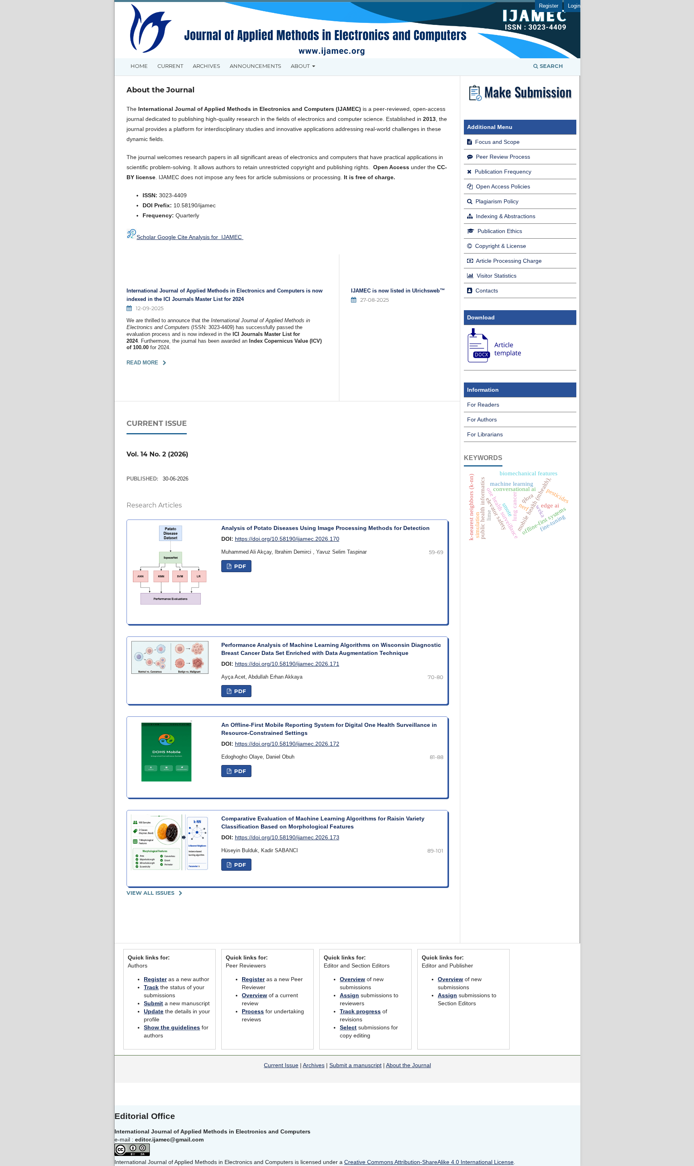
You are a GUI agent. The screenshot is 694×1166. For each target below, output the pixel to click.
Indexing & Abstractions (504, 216)
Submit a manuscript (355, 1065)
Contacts (486, 290)
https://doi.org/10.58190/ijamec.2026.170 (287, 539)
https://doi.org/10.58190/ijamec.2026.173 (287, 837)
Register (548, 6)
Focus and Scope (497, 142)
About (301, 66)
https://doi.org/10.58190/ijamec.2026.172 (287, 744)
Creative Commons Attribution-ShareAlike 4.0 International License (429, 1162)
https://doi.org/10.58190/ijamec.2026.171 (287, 664)
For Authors (482, 419)
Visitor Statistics (495, 275)
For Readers (483, 404)
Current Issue (281, 1065)
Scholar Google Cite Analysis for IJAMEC (190, 237)
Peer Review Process (502, 156)
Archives (206, 66)
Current (170, 66)
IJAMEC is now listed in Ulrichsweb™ (398, 291)
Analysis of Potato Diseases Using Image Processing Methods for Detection (325, 528)
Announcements (255, 66)
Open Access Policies (502, 186)
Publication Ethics (499, 231)
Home (139, 66)
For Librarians (485, 434)
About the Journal (408, 1065)
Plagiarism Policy (496, 201)
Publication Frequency (502, 171)
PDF (239, 566)
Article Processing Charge (508, 261)
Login (574, 6)
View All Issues (150, 893)
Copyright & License (500, 246)
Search (550, 66)
